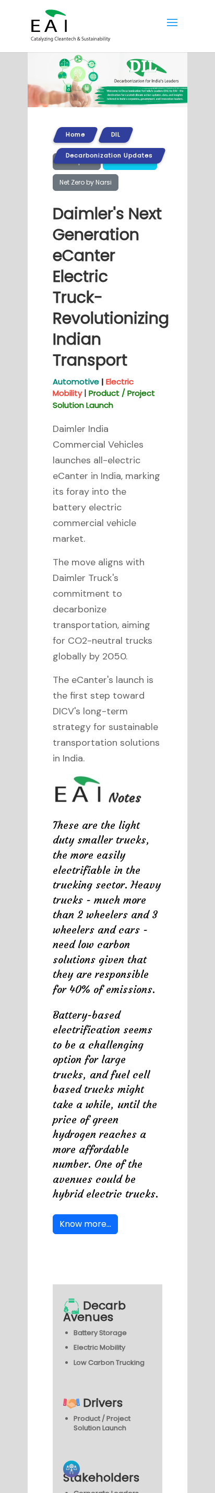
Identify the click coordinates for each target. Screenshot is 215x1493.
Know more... (85, 1224)
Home (75, 134)
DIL (116, 134)
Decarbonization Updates (109, 155)
